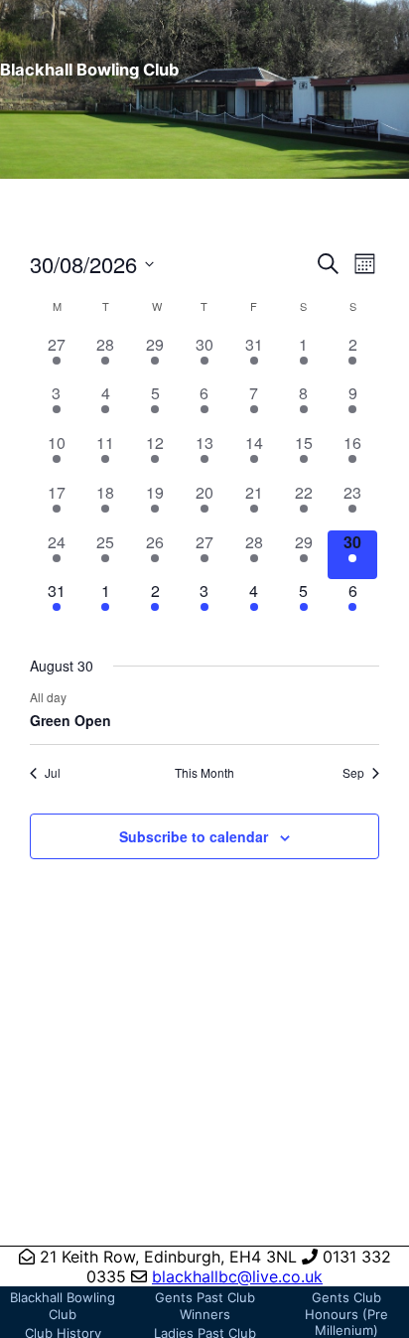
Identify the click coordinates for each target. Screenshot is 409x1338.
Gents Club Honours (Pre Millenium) (346, 1313)
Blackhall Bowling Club (62, 1305)
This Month (204, 773)
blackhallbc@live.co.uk (237, 1276)
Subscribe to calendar (193, 836)
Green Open (70, 720)
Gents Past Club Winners (205, 1305)
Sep (353, 773)
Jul (53, 773)
